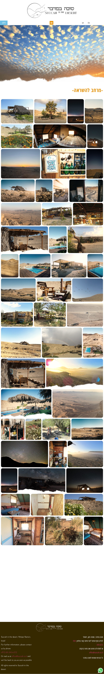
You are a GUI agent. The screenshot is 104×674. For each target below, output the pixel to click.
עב (83, 22)
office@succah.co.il (19, 656)
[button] (51, 23)
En (89, 22)
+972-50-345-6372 (9, 652)
